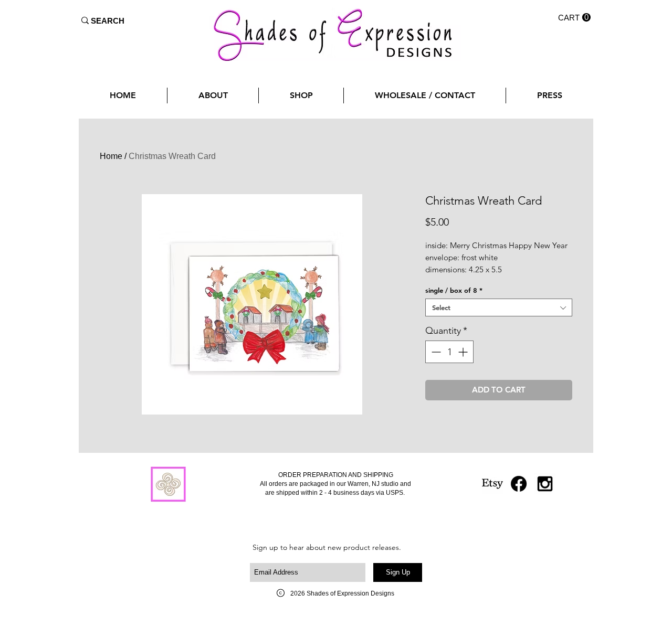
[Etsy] (492, 483)
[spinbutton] (449, 352)
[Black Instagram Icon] (544, 483)
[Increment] (464, 352)
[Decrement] (435, 352)
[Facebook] (518, 483)
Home (111, 156)
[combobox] (498, 307)
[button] (574, 17)
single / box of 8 (453, 290)
